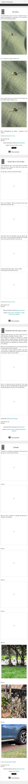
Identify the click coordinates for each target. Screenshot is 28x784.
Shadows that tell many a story (16, 330)
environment (12, 314)
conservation (17, 312)
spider (20, 145)
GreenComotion (21, 143)
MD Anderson (22, 429)
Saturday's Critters (11, 135)
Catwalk (16, 447)
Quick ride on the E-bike (16, 161)
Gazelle (17, 314)
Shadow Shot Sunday (12, 418)
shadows (14, 431)
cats (14, 771)
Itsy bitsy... (16, 12)
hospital (8, 429)
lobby (16, 429)
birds (12, 312)
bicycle (9, 312)
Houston (13, 429)
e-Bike (22, 312)
